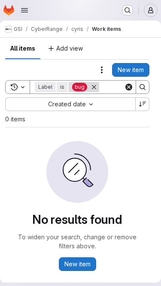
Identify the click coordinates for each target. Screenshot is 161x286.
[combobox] (70, 104)
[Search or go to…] (127, 10)
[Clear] (129, 87)
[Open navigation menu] (24, 10)
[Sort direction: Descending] (142, 104)
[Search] (142, 87)
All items (22, 48)
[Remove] (94, 87)
